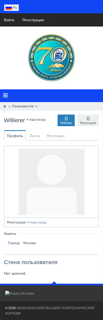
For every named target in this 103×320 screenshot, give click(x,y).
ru (14, 8)
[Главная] (5, 106)
